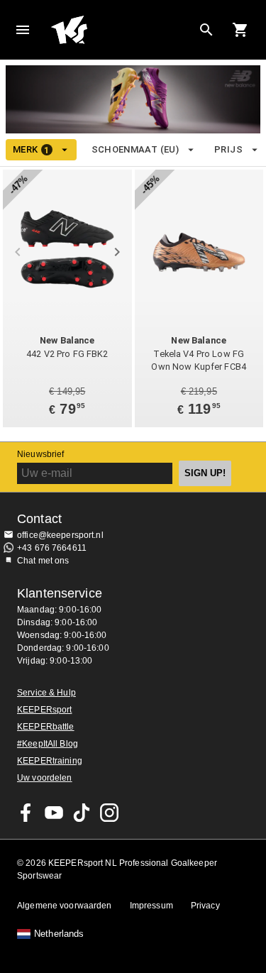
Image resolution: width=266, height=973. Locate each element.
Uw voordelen (44, 778)
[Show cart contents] (240, 30)
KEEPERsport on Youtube (54, 812)
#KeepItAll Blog (47, 744)
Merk (31, 149)
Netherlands (59, 934)
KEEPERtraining (49, 761)
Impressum (151, 906)
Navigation (23, 30)
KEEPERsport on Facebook (26, 812)
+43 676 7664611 (52, 548)
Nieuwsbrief (40, 454)
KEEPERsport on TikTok (81, 812)
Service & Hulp (46, 693)
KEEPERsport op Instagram (109, 812)
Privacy (205, 906)
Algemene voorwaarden (64, 906)
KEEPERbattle (45, 727)
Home (121, 30)
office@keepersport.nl (60, 535)
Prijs (228, 149)
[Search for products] (206, 30)
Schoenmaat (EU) (135, 149)
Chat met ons (43, 561)
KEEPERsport (44, 710)
